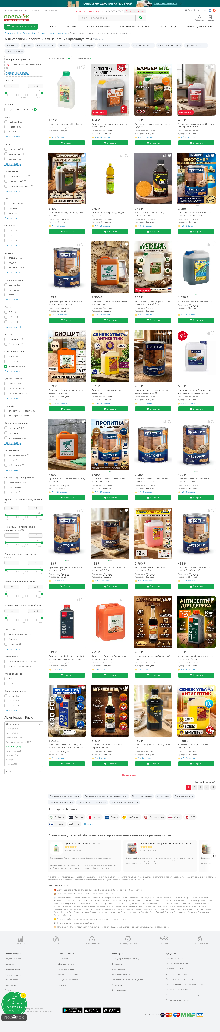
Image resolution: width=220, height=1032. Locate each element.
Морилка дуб (163, 796)
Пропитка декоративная (61, 802)
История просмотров (13, 975)
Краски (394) (12, 733)
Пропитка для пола (184, 796)
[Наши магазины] (92, 938)
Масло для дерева (45, 45)
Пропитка (27, 45)
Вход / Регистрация (197, 10)
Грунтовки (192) (13, 751)
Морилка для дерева (143, 45)
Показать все (90, 824)
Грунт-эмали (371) (14, 737)
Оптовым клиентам (49, 10)
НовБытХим (133, 817)
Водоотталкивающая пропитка (113, 45)
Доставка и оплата (135, 11)
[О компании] (20, 939)
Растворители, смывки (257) (18, 742)
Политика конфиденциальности (179, 979)
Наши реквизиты (119, 990)
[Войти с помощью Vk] (210, 10)
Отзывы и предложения (68, 974)
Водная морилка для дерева (124, 802)
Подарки (8, 990)
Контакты (62, 985)
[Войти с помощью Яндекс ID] (214, 10)
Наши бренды (10, 985)
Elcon (76, 824)
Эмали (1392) (12, 729)
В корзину (69, 142)
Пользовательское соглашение (179, 989)
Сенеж (177, 817)
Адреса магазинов (12, 10)
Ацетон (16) (11, 764)
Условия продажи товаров (177, 958)
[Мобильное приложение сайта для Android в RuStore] (111, 1010)
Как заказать (63, 959)
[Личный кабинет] (200, 938)
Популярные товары (13, 959)
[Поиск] (141, 18)
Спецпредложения (12, 969)
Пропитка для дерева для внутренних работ (106, 796)
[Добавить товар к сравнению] (78, 67)
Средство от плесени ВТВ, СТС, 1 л (82, 843)
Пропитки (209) (13, 746)
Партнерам (117, 953)
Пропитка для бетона (196, 45)
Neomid (97, 817)
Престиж (79, 817)
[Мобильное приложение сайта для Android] (72, 1010)
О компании (117, 985)
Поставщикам (118, 964)
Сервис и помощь (66, 953)
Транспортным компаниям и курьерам (128, 980)
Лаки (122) (11, 760)
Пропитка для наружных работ (65, 796)
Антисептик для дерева (169, 45)
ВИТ (193, 817)
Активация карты (32, 10)
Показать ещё (129, 774)
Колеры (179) (12, 755)
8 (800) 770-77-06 (114, 11)
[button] (21, 27)
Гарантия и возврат (66, 969)
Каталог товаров (12, 953)
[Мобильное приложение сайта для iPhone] (93, 1010)
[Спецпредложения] (128, 939)
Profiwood (60, 817)
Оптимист (59, 824)
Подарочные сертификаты (177, 963)
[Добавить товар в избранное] (83, 67)
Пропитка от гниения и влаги (92, 802)
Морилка (63, 45)
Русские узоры (157, 817)
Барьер (114, 817)
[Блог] (56, 939)
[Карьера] (164, 938)
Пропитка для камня (142, 796)
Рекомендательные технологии (179, 1000)
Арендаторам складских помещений (127, 959)
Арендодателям (118, 969)
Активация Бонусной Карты (177, 974)
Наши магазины (11, 980)
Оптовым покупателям (121, 974)
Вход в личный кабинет (68, 980)
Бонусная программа (175, 968)
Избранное (9, 964)
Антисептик (12, 45)
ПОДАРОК (14, 1017)
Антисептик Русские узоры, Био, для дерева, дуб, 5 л (166, 843)
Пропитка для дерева (83, 45)
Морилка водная (14, 51)
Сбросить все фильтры (17, 72)
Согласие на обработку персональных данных (185, 995)
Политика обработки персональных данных (184, 984)
